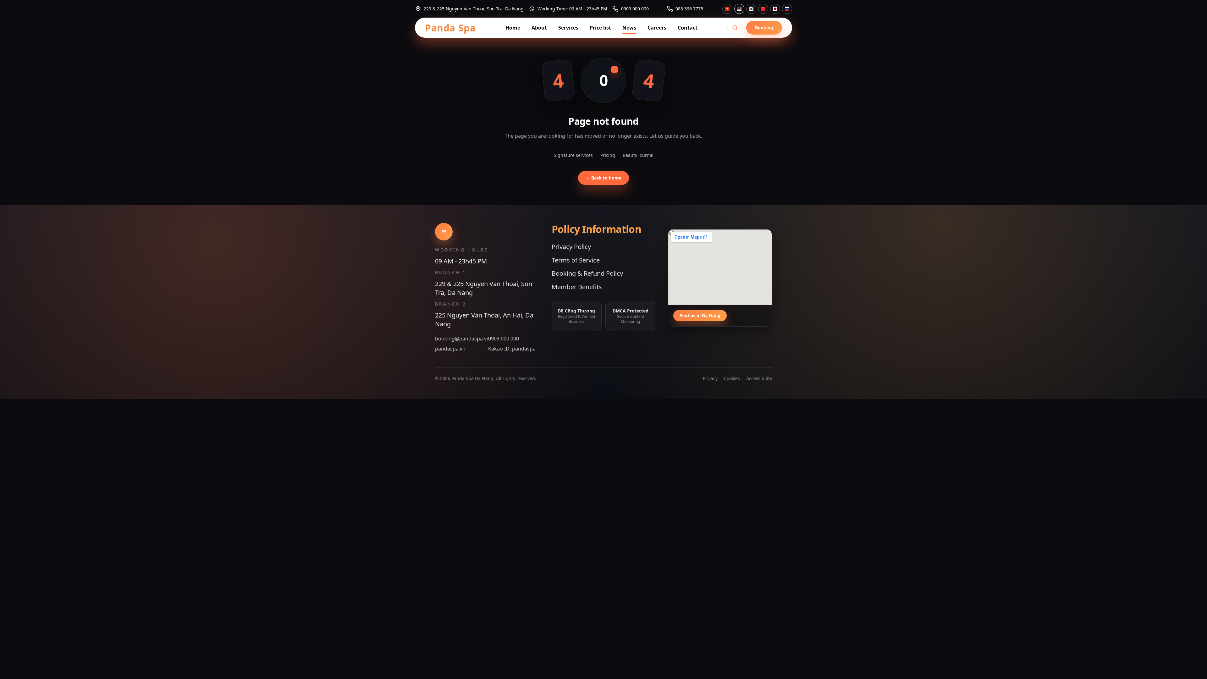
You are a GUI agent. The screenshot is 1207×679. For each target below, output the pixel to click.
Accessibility (759, 378)
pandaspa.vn (450, 348)
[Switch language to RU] (787, 9)
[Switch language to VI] (727, 9)
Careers (657, 27)
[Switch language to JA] (775, 9)
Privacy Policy (571, 246)
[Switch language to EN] (739, 9)
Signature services (573, 155)
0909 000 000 (503, 338)
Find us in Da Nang (700, 315)
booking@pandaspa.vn (460, 338)
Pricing (607, 155)
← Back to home (603, 178)
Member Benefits (577, 287)
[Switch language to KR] (751, 9)
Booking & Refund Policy (587, 273)
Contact (687, 27)
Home (512, 27)
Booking (764, 27)
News (629, 27)
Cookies (732, 378)
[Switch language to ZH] (763, 9)
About (539, 27)
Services (568, 27)
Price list (600, 27)
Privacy (710, 378)
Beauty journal (638, 155)
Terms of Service (576, 260)
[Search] (734, 27)
